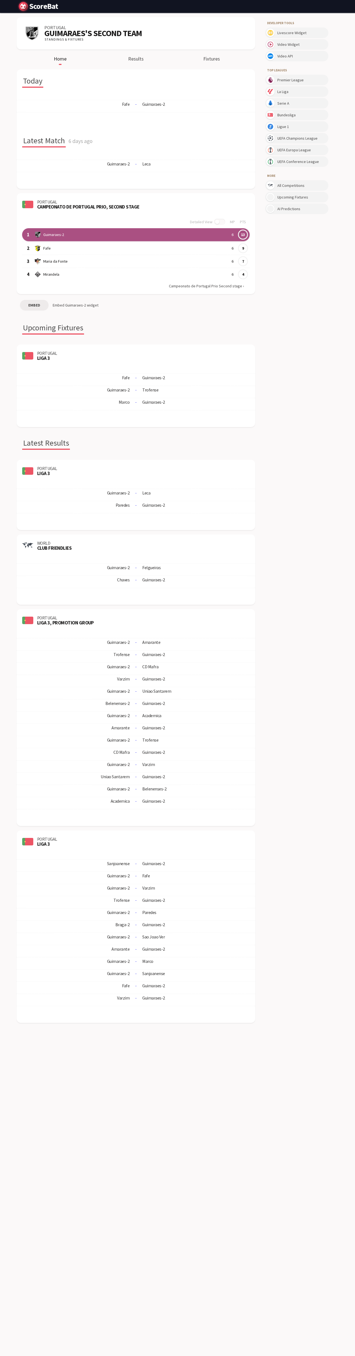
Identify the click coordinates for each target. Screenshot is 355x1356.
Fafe (47, 248)
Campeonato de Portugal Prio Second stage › (206, 285)
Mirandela (51, 274)
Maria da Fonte (55, 261)
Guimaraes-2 (53, 234)
